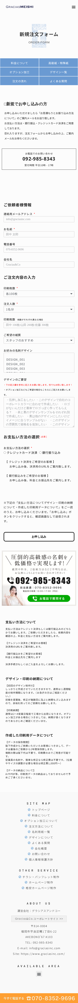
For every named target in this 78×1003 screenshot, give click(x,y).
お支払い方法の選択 (17, 448)
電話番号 (9, 244)
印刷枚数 (10, 288)
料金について (19, 63)
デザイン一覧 (58, 72)
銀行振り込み (51, 452)
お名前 (8, 229)
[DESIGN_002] (38, 364)
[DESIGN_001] (38, 359)
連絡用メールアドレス (18, 214)
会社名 (8, 259)
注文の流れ (19, 81)
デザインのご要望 (38, 387)
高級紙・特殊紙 (58, 63)
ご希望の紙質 (12, 335)
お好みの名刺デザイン (18, 350)
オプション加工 (19, 72)
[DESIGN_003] (38, 368)
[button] (74, 7)
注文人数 (10, 304)
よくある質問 (58, 81)
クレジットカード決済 (22, 452)
